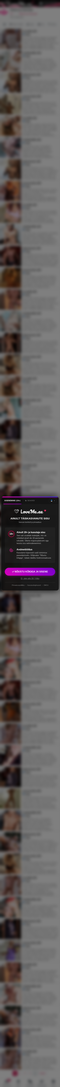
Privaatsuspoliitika (18, 585)
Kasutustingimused (34, 585)
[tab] (12, 500)
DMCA (46, 585)
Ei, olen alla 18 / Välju (30, 578)
